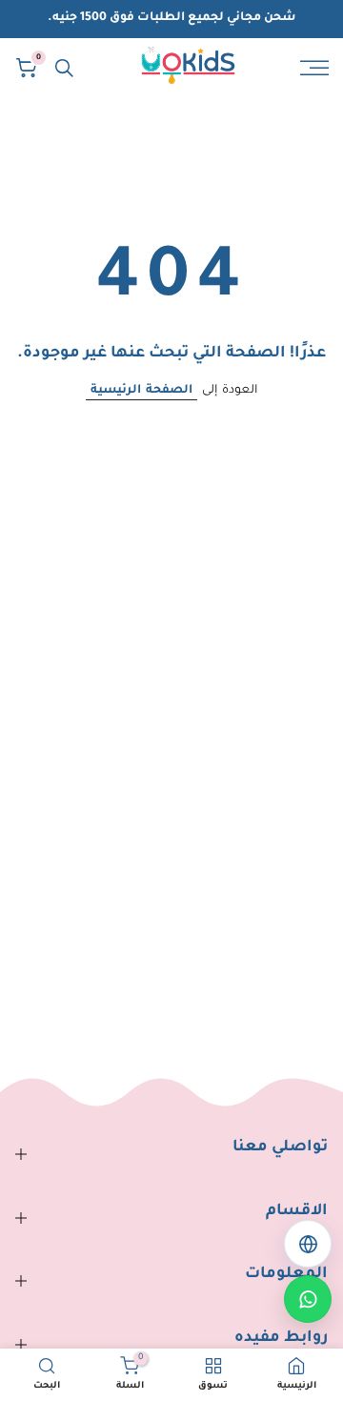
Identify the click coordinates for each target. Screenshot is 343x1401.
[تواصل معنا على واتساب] (308, 1299)
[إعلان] (171, 19)
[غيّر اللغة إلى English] (308, 1244)
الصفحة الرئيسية (141, 390)
